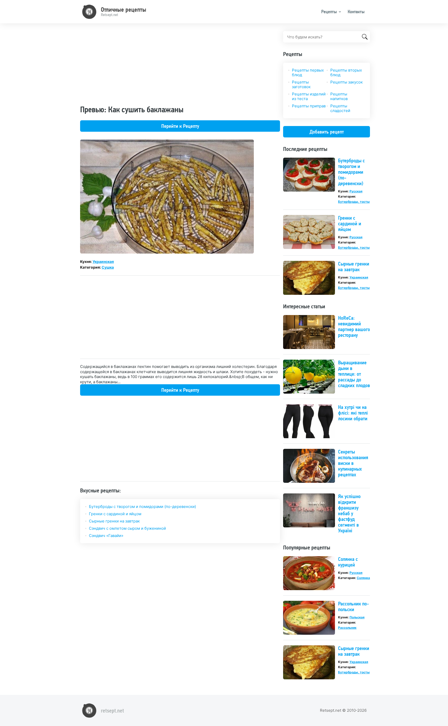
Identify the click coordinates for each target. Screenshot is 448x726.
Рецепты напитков (339, 96)
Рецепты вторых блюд (346, 72)
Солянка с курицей (348, 562)
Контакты (356, 11)
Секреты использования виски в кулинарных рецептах (353, 463)
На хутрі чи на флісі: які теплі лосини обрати (353, 413)
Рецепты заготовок (301, 84)
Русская (355, 191)
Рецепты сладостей (340, 108)
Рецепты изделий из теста (309, 96)
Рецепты (329, 11)
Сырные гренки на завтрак (114, 521)
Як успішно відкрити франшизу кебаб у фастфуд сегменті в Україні (349, 513)
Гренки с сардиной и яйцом (115, 513)
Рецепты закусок (346, 82)
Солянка (363, 578)
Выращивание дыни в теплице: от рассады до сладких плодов (354, 373)
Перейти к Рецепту (180, 126)
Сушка (108, 267)
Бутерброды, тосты (354, 202)
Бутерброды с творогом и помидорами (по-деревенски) (142, 506)
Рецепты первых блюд (308, 72)
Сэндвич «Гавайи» (106, 535)
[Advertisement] (180, 67)
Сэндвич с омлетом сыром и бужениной (127, 528)
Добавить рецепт (327, 132)
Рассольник (347, 628)
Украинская (103, 261)
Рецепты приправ (309, 105)
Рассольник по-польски (353, 606)
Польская (357, 617)
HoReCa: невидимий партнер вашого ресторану (354, 326)
